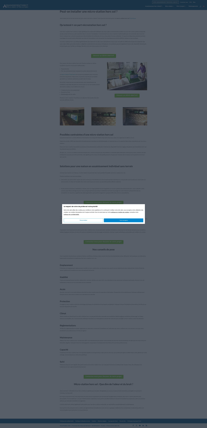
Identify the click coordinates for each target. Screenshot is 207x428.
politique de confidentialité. (71, 214)
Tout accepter (124, 220)
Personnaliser (83, 220)
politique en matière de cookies (120, 212)
